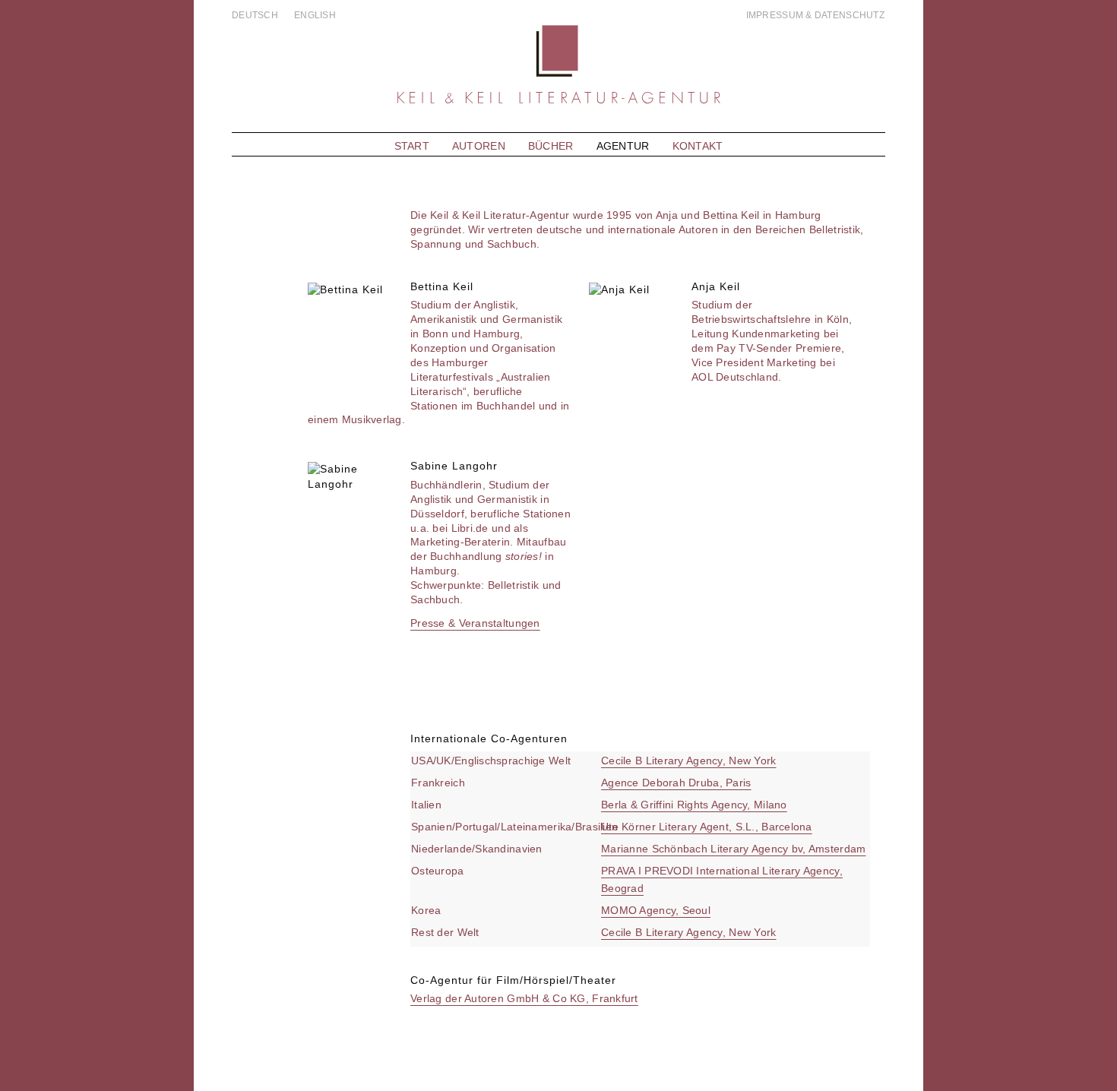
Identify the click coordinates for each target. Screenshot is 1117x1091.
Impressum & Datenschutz (815, 14)
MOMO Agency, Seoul (655, 910)
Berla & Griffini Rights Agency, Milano (694, 804)
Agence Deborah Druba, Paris (676, 782)
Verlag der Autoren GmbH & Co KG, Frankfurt (524, 998)
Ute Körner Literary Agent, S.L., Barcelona (706, 827)
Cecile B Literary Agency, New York (689, 760)
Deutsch (255, 15)
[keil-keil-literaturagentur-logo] (558, 77)
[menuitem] (259, 15)
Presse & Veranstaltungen (475, 623)
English (315, 15)
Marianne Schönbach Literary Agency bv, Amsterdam (733, 849)
